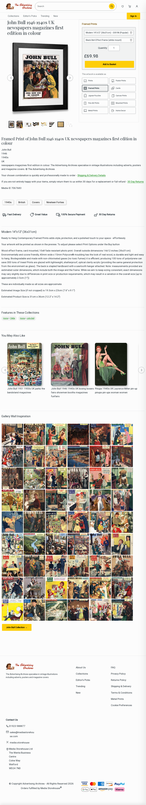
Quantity (102, 47)
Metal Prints (117, 699)
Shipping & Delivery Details (91, 175)
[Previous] (10, 78)
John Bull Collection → (16, 627)
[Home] (19, 6)
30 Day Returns (135, 181)
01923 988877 (17, 726)
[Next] (70, 78)
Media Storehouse (50, 788)
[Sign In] (137, 6)
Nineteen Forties (55, 202)
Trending (45, 16)
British (21, 202)
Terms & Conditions (121, 692)
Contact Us (12, 719)
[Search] (112, 6)
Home (5, 318)
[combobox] (72, 6)
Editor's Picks (30, 16)
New (55, 16)
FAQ (113, 667)
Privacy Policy (118, 673)
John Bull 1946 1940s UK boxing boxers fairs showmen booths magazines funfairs (72, 392)
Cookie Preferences (121, 705)
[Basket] (129, 6)
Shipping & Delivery (121, 686)
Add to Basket (109, 64)
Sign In (133, 16)
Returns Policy (118, 680)
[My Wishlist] (122, 6)
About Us (81, 667)
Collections (13, 16)
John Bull (30, 318)
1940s (8, 202)
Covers (36, 202)
